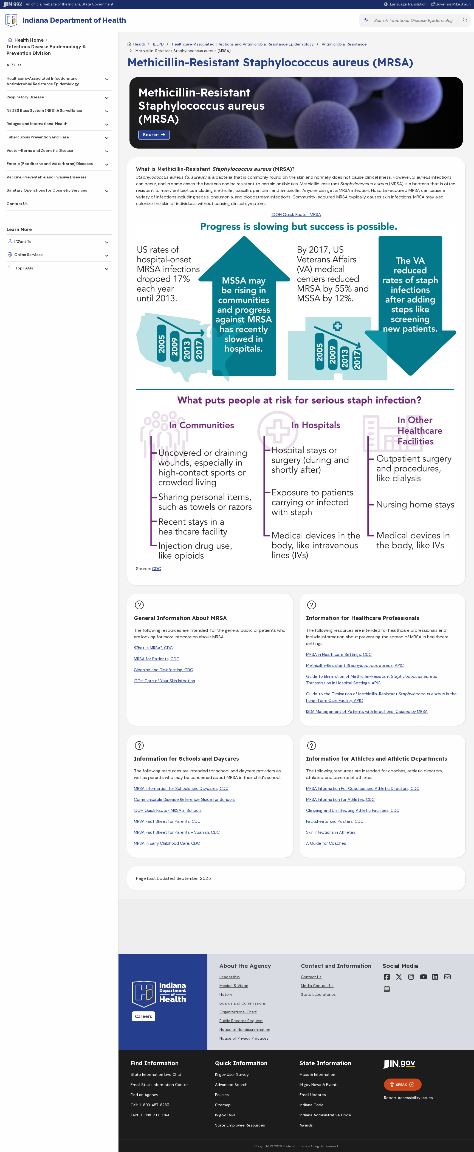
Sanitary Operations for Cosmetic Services (47, 190)
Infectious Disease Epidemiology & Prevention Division (46, 50)
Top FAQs (24, 268)
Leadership (229, 976)
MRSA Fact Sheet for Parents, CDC (167, 821)
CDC (156, 568)
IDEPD (158, 44)
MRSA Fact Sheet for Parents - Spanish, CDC (177, 832)
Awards (306, 1125)
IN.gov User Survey (232, 1074)
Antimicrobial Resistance (344, 44)
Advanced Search (231, 1084)
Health (139, 44)
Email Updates (313, 1094)
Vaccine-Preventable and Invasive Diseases (46, 177)
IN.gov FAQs (225, 1115)
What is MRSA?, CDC (153, 648)
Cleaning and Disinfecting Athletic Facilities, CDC (352, 810)
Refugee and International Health (37, 123)
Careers (143, 1016)
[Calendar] (387, 989)
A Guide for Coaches (326, 843)
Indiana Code (312, 1104)
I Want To (23, 241)
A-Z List (14, 64)
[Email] (447, 976)
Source (151, 134)
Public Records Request (241, 1020)
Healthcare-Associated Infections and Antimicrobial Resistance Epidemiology (43, 81)
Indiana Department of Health (74, 20)
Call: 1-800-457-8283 (150, 1104)
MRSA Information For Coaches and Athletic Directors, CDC (362, 788)
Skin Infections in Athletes (331, 832)
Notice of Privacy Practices (244, 1038)
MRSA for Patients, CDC (156, 659)
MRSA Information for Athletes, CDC (340, 799)
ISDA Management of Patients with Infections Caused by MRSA (367, 711)
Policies (222, 1094)
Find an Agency (144, 1094)
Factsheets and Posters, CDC (334, 821)
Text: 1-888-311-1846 (150, 1115)
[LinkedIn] (435, 976)
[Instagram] (411, 976)
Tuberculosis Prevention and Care (38, 137)
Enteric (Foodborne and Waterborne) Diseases (50, 163)
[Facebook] (387, 976)
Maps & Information (317, 1074)
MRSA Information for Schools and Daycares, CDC (181, 788)
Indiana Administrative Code (325, 1115)
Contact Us (17, 203)
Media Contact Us (317, 985)
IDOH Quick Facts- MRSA (296, 214)
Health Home (29, 40)
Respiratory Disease (25, 97)
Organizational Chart (238, 1011)
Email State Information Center (159, 1084)
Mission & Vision (233, 985)
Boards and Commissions (242, 1003)
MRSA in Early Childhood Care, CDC (167, 843)
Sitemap (223, 1104)
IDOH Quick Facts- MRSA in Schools (168, 810)
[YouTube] (423, 976)
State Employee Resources (240, 1125)
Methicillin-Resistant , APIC (355, 665)
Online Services (28, 254)
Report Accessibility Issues (408, 1097)
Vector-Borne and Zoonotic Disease (40, 150)
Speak (401, 1084)
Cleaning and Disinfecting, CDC (163, 670)
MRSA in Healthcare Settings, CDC (339, 654)
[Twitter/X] (399, 976)
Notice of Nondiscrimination (244, 1029)
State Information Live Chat (156, 1074)
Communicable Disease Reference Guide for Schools (184, 799)
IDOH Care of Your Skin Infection (164, 681)
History (225, 994)
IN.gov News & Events (319, 1084)
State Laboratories (318, 994)
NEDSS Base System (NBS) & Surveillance (44, 110)
